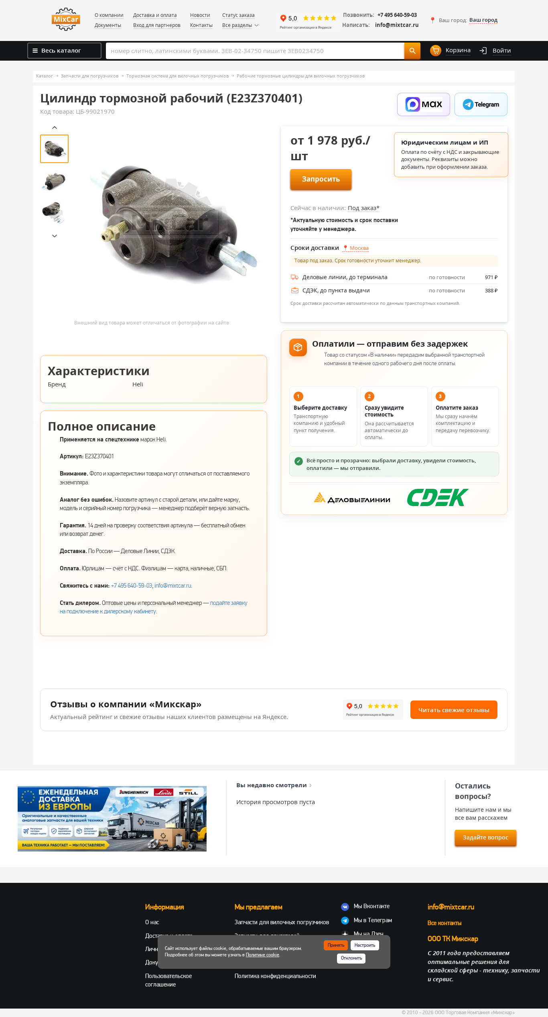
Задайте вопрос (485, 837)
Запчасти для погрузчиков (89, 76)
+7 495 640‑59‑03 (131, 585)
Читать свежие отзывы (453, 710)
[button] (463, 20)
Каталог (44, 76)
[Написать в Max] (423, 104)
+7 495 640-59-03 (397, 15)
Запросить (321, 179)
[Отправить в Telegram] (481, 104)
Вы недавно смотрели (271, 785)
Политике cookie (262, 955)
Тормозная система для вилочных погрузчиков (177, 76)
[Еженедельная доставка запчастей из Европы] (112, 819)
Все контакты (444, 923)
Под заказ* (364, 208)
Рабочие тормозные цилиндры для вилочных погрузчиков (301, 76)
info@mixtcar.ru (397, 25)
